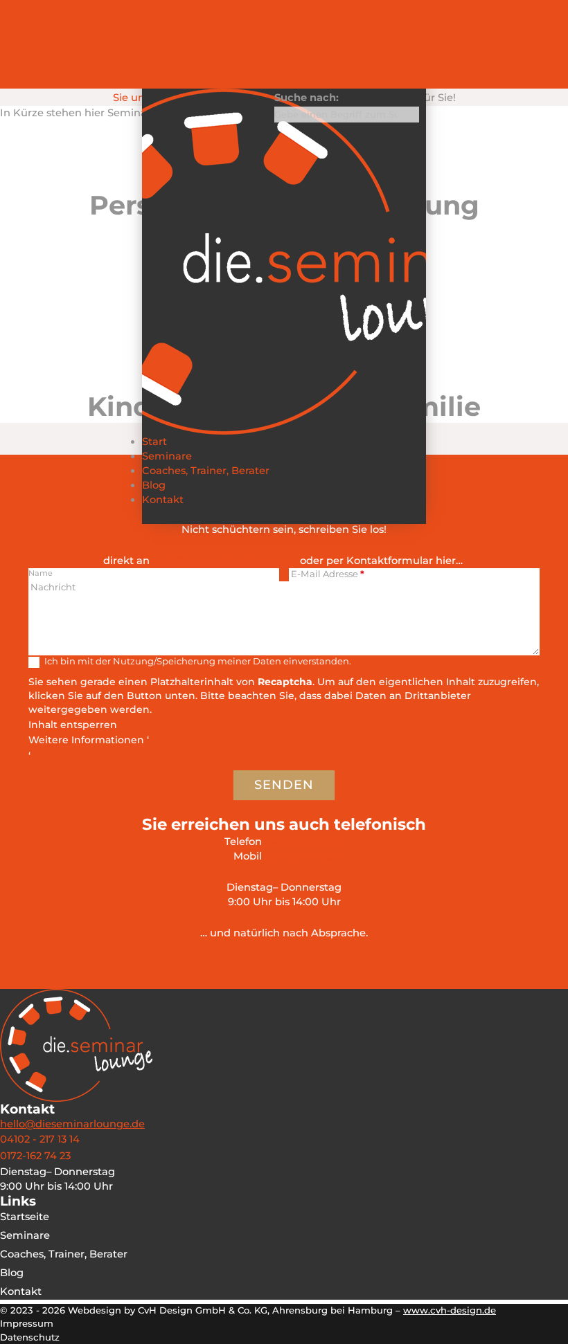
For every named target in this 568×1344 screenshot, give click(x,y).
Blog (154, 485)
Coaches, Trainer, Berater (205, 470)
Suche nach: (306, 97)
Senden (284, 784)
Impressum (26, 1323)
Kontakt (163, 499)
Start (154, 441)
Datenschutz (30, 1337)
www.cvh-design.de (449, 1310)
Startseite (24, 1216)
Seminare (167, 456)
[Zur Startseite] (284, 262)
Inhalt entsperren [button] (72, 724)
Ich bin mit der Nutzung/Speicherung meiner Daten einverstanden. (196, 660)
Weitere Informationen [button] (86, 740)
